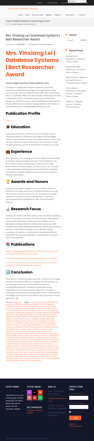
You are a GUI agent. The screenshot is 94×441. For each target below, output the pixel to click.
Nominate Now (37, 15)
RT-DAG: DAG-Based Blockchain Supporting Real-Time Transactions (31, 258)
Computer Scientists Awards (22, 8)
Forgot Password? (76, 426)
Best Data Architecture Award (39, 310)
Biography (18, 302)
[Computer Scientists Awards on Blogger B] (40, 392)
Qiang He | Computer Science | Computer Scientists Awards (74, 104)
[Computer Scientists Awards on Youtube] (34, 397)
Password (77, 403)
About (27, 15)
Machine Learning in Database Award (25, 352)
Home (20, 15)
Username (77, 394)
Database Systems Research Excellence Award (32, 338)
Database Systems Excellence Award (36, 337)
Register (49, 15)
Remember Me (77, 412)
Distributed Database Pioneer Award (20, 342)
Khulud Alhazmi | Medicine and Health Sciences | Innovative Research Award (76, 80)
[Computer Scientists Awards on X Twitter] (34, 392)
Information (69, 15)
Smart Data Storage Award (31, 360)
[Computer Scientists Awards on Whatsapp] (40, 397)
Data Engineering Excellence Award (43, 327)
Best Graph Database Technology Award (26, 317)
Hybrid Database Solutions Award (46, 348)
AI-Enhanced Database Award (31, 306)
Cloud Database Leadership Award (24, 323)
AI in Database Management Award (25, 304)
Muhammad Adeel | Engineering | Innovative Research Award (75, 69)
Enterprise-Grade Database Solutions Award (28, 344)
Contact (82, 15)
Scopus (8, 120)
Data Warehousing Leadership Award (28, 332)
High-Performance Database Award (19, 348)
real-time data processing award (32, 358)
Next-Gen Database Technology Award (35, 354)
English (73, 1)
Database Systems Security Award (47, 339)
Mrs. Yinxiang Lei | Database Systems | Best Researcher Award (33, 37)
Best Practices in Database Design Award (35, 319)
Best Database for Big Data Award (35, 312)
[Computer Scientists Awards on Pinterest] (29, 397)
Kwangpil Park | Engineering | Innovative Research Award (75, 59)
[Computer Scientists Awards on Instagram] (29, 392)
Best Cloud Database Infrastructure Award (36, 308)
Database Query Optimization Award (25, 335)
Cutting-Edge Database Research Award (36, 325)
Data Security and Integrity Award (34, 331)
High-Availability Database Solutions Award (42, 346)
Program (57, 15)
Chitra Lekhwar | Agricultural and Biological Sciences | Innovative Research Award (76, 92)
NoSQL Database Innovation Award (37, 356)
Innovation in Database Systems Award (21, 350)
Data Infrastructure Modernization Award (22, 329)
